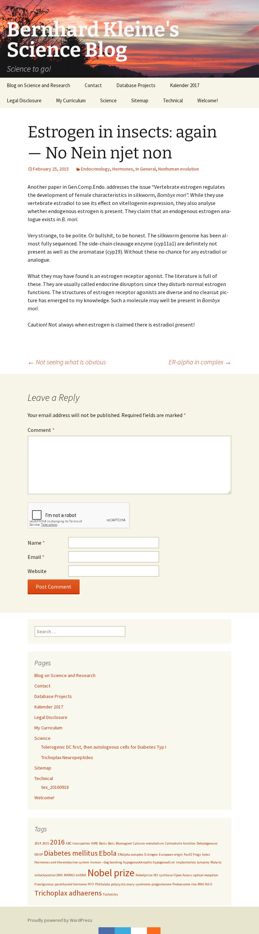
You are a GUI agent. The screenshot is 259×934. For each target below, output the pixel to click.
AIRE (94, 843)
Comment (41, 429)
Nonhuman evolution (178, 169)
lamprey (203, 862)
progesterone (161, 884)
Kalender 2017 (184, 85)
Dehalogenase (207, 843)
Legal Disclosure (24, 100)
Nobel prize (111, 872)
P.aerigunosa (44, 884)
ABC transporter (78, 843)
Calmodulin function (180, 843)
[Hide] (157, 930)
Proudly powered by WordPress (60, 920)
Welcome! (207, 100)
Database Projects (135, 85)
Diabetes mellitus (71, 853)
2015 (45, 843)
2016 (57, 842)
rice (194, 884)
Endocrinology (95, 169)
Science (108, 100)
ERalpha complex (130, 854)
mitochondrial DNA (48, 875)
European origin (171, 854)
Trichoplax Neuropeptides (67, 757)
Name (36, 542)
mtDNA (81, 875)
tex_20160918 (55, 787)
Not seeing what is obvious (67, 362)
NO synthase (163, 875)
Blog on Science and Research (38, 85)
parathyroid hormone (71, 884)
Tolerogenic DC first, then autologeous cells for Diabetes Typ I (103, 747)
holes (206, 854)
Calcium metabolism (148, 843)
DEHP (38, 854)
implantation (186, 862)
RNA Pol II (205, 884)
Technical (173, 100)
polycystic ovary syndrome (130, 884)
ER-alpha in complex (200, 362)
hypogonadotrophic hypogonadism (149, 862)
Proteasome (181, 884)
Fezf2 (188, 854)
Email (36, 556)
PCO (91, 884)
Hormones (122, 169)
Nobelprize (144, 875)
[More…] (150, 930)
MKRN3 (69, 875)
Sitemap (139, 100)
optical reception (205, 875)
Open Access (183, 875)
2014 (37, 843)
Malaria (216, 862)
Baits (103, 843)
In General (146, 169)
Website (37, 571)
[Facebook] (106, 930)
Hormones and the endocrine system (61, 862)
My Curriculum (71, 100)
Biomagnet (124, 843)
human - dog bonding (106, 862)
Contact (93, 85)
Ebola (108, 853)
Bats (111, 843)
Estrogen (151, 854)
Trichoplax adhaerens (68, 893)
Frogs (197, 854)
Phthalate (102, 884)
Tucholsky (110, 894)
